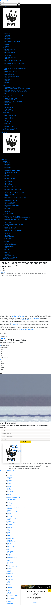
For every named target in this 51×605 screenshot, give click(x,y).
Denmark (9, 508)
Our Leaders (8, 36)
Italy (8, 529)
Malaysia (9, 540)
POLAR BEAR (8, 62)
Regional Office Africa (12, 567)
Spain (8, 581)
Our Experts (8, 38)
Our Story (7, 33)
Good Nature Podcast (10, 110)
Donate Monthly (5, 345)
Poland (9, 563)
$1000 (2, 367)
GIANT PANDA (8, 55)
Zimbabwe (10, 603)
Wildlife (4, 47)
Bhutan (9, 483)
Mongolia (9, 545)
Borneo (9, 486)
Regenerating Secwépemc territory (14, 95)
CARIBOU (7, 54)
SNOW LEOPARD (9, 65)
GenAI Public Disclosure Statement (20, 452)
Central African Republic (13, 497)
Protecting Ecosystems (11, 71)
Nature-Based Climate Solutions (13, 87)
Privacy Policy (15, 448)
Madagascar (10, 538)
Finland (9, 513)
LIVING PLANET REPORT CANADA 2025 (15, 68)
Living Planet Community (27, 329)
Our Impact (8, 35)
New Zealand (10, 552)
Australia (9, 477)
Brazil (8, 488)
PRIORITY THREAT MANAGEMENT (13, 101)
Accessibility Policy (16, 450)
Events (7, 120)
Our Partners (8, 40)
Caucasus (9, 496)
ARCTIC (7, 77)
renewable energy (6, 323)
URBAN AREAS (9, 84)
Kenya (8, 532)
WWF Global (10, 470)
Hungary (9, 524)
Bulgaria (9, 489)
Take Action (6, 112)
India (8, 526)
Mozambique (10, 546)
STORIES (7, 106)
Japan (8, 530)
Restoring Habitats (10, 73)
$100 (2, 363)
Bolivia (9, 485)
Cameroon (10, 493)
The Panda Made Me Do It (17, 316)
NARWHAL (8, 58)
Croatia (9, 505)
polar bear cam (15, 324)
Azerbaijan (10, 480)
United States (10, 598)
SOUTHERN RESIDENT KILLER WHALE (15, 63)
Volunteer (7, 123)
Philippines (10, 562)
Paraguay (9, 559)
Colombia (9, 504)
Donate (2, 132)
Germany (9, 516)
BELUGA (7, 51)
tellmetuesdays (4, 335)
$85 (2, 355)
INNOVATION (6, 96)
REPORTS (7, 104)
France (9, 515)
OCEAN (7, 80)
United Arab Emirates (12, 595)
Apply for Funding (9, 121)
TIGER (6, 66)
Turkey (9, 590)
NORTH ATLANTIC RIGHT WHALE (13, 60)
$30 (2, 351)
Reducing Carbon (9, 74)
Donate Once (4, 347)
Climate (5, 85)
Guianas (9, 521)
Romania (9, 568)
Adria (8, 472)
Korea (8, 533)
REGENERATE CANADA (8, 129)
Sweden (9, 584)
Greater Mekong (11, 518)
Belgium (9, 481)
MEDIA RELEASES (9, 107)
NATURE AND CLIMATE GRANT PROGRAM (16, 92)
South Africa (10, 578)
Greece (9, 519)
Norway (9, 554)
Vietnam (9, 600)
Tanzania (9, 587)
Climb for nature (9, 118)
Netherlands (10, 551)
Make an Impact (9, 114)
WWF (1, 269)
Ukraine (9, 593)
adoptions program (34, 318)
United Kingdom (11, 597)
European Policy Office (13, 511)
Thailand (9, 589)
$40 (2, 353)
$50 (2, 361)
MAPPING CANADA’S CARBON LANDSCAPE (16, 90)
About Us (5, 32)
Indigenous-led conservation (12, 41)
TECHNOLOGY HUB (10, 99)
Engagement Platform (10, 115)
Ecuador (9, 510)
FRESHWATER (8, 79)
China (8, 502)
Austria (9, 478)
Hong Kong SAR (11, 522)
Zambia (9, 601)
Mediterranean (11, 541)
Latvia (8, 537)
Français (5, 6)
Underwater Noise (9, 126)
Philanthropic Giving (10, 117)
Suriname (9, 582)
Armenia (9, 475)
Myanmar (9, 548)
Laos (8, 535)
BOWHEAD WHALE (10, 52)
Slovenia (9, 576)
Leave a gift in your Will (11, 128)
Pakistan (9, 556)
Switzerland (10, 585)
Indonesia (9, 527)
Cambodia (10, 491)
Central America (11, 499)
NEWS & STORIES (7, 103)
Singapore (10, 573)
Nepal (8, 549)
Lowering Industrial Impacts (12, 76)
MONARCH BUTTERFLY (11, 57)
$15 (2, 349)
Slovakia (9, 574)
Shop (5, 132)
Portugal (9, 565)
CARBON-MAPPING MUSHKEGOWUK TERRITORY (17, 88)
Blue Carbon (8, 93)
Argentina (9, 474)
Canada (2, 470)
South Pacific (10, 579)
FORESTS (7, 82)
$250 (2, 365)
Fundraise (7, 125)
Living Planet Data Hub (11, 98)
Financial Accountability (11, 43)
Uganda (9, 592)
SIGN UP (35, 602)
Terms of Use (14, 447)
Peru (8, 560)
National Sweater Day (40, 323)
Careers (7, 44)
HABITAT (5, 69)
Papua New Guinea (12, 557)
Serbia (9, 571)
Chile (8, 500)
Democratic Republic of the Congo (16, 507)
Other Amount (4, 357)
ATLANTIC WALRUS (10, 49)
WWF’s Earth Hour (26, 319)
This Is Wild (8, 109)
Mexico (9, 543)
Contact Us (8, 46)
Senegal (9, 570)
